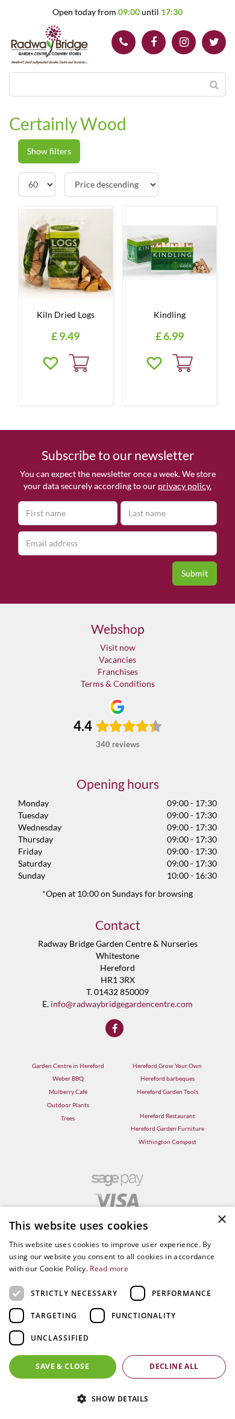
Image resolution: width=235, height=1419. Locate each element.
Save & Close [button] (62, 1366)
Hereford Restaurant (167, 1115)
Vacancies (117, 659)
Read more (109, 1268)
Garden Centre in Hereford (68, 1065)
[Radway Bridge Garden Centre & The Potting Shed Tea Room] (49, 45)
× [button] (221, 1219)
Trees (68, 1118)
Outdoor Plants (68, 1104)
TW (214, 42)
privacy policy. (185, 486)
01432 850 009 (123, 42)
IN (184, 42)
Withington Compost (167, 1141)
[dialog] (117, 1313)
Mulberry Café (68, 1091)
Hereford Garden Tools (167, 1091)
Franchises (118, 671)
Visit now (118, 647)
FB (154, 42)
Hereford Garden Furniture (167, 1128)
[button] (117, 1398)
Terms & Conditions (118, 683)
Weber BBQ (68, 1078)
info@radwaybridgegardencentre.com (122, 1004)
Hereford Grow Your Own (167, 1065)
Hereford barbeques (167, 1078)
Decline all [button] (173, 1366)
